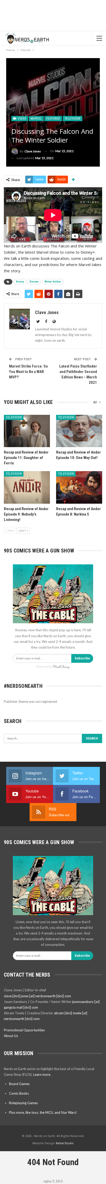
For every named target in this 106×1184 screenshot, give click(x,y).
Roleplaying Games (23, 1103)
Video (21, 118)
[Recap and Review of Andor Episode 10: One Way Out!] (79, 431)
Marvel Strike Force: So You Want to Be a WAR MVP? (28, 371)
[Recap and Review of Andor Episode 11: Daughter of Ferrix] (27, 431)
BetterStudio (65, 1143)
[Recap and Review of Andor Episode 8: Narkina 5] (79, 487)
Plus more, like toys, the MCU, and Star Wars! (43, 1112)
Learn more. (42, 1074)
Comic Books (19, 1093)
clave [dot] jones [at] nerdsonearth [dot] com (37, 996)
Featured (53, 118)
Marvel (36, 118)
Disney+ (34, 281)
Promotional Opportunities (24, 1030)
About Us (11, 1036)
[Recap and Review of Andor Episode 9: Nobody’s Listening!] (27, 487)
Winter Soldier (53, 281)
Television (73, 118)
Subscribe (82, 658)
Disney (20, 281)
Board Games (19, 1084)
